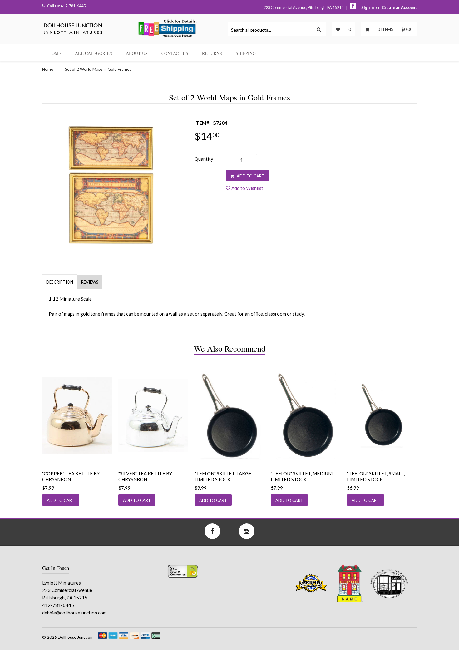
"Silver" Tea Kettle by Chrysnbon (145, 477)
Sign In (367, 7)
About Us (137, 53)
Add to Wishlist (246, 188)
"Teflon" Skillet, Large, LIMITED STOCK (223, 477)
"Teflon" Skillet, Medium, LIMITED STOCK (302, 477)
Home (54, 53)
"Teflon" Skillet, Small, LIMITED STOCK (376, 477)
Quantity (204, 159)
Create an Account (399, 7)
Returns (212, 53)
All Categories (93, 53)
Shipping (246, 53)
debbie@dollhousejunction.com (74, 612)
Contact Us (174, 53)
